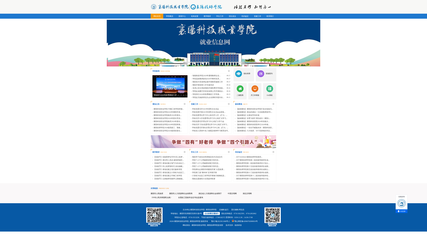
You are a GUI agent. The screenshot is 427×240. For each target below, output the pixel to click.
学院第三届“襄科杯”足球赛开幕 (204, 172)
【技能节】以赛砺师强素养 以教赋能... (169, 179)
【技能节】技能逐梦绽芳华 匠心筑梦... (169, 157)
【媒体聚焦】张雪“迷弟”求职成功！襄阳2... (253, 118)
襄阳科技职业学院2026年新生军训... (168, 118)
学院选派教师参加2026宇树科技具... (206, 79)
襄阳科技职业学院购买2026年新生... (168, 115)
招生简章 (247, 73)
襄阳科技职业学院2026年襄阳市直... (168, 112)
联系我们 (270, 16)
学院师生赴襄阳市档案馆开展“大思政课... (208, 169)
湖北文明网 (247, 193)
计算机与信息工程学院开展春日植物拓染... (209, 176)
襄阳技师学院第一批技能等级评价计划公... (253, 163)
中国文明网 (232, 193)
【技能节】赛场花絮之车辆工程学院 (168, 176)
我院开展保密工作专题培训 (203, 85)
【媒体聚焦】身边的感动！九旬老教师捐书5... (254, 112)
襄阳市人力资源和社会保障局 (180, 193)
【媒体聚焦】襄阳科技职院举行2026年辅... (253, 124)
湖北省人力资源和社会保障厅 (210, 193)
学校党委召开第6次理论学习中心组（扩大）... (210, 128)
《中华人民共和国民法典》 (161, 197)
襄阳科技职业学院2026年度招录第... (168, 124)
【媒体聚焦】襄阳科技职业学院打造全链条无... (254, 109)
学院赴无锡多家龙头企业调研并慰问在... (208, 97)
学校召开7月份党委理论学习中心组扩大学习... (210, 124)
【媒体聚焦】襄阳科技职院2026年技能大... (253, 121)
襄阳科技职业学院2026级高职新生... (168, 131)
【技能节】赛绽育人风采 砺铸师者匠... (169, 160)
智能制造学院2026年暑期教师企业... (206, 76)
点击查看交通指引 (211, 213)
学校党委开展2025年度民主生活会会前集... (209, 112)
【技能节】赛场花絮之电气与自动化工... (169, 163)
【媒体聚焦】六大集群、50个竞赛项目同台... (253, 131)
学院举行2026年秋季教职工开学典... (206, 94)
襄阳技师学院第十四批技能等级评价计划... (253, 179)
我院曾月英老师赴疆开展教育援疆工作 (207, 82)
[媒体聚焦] (273, 104)
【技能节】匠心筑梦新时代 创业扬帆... (169, 166)
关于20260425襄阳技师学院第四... (249, 157)
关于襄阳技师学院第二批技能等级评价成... (253, 160)
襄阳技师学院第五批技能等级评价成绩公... (253, 169)
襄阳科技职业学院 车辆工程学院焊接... (169, 109)
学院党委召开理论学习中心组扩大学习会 (208, 121)
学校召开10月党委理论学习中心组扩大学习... (209, 118)
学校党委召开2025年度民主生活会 (205, 109)
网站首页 (157, 16)
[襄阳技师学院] (229, 71)
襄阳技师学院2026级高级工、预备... (168, 128)
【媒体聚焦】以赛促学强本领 (247, 115)
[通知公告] (185, 104)
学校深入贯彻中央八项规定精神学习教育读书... (210, 131)
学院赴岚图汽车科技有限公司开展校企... (208, 91)
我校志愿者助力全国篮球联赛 (203, 179)
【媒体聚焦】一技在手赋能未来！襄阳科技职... (254, 128)
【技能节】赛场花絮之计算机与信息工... (169, 172)
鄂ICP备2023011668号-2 (220, 221)
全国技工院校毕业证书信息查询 (190, 197)
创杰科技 (238, 225)
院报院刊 (269, 73)
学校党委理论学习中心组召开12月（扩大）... (209, 115)
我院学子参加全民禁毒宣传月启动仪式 (207, 157)
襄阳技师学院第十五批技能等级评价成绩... (253, 166)
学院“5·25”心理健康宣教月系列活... (206, 160)
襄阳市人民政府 (157, 193)
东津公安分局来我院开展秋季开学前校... (208, 88)
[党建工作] (229, 104)
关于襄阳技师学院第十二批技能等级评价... (253, 176)
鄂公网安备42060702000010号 (246, 221)
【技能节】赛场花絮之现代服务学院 (168, 169)
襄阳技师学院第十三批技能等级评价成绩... (253, 172)
